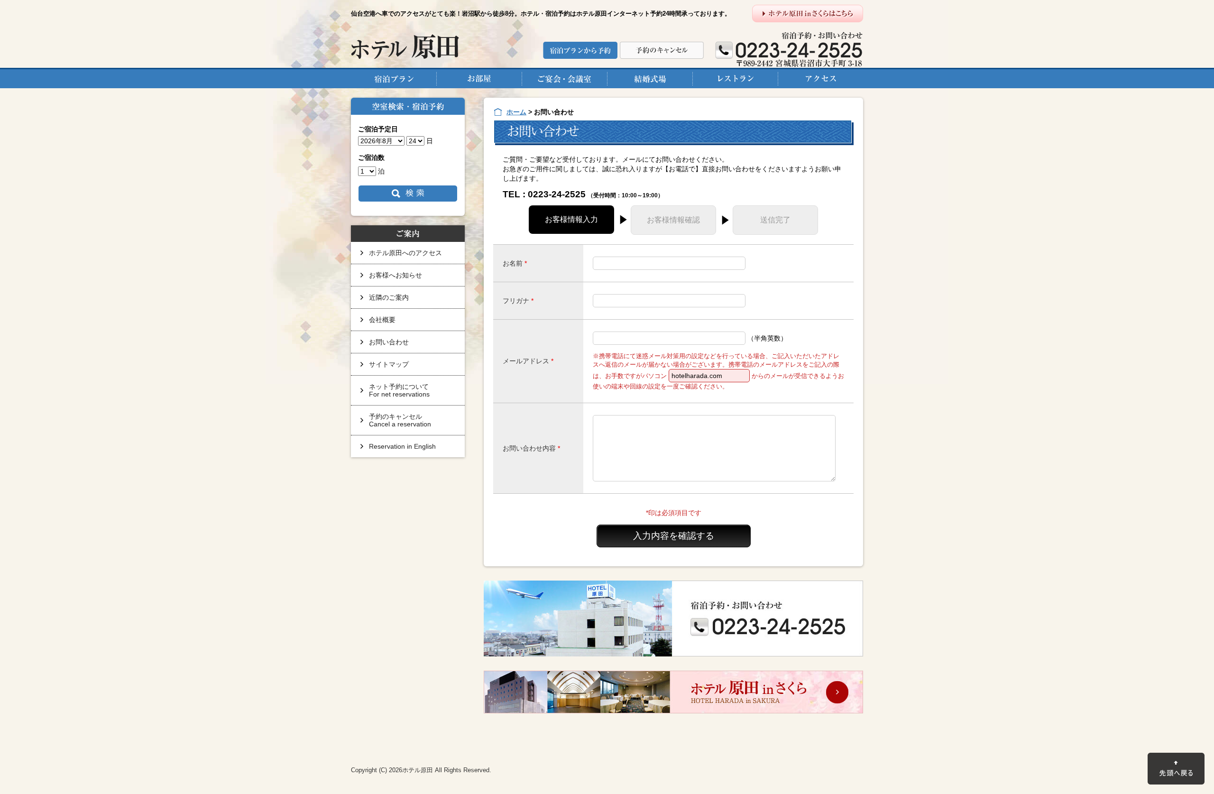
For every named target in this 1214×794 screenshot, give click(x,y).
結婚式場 (649, 78)
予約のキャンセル (662, 50)
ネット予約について (399, 390)
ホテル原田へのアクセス (405, 253)
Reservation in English (402, 446)
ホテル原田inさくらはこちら (807, 13)
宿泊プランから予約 (580, 50)
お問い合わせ (389, 342)
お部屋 (479, 78)
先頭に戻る (1176, 769)
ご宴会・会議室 (564, 78)
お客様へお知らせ (395, 275)
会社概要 (382, 319)
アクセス (820, 78)
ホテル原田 (405, 46)
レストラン (735, 78)
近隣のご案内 (389, 297)
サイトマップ (389, 364)
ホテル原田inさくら (673, 692)
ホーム (516, 112)
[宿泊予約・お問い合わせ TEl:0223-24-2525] (673, 618)
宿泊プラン (393, 78)
